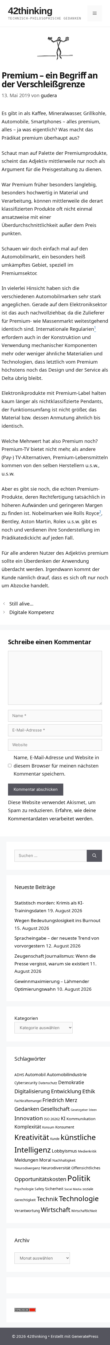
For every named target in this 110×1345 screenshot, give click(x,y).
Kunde (55, 1138)
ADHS (19, 1074)
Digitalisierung (32, 1091)
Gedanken (26, 1108)
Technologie (79, 1198)
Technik (47, 1199)
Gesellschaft (55, 1108)
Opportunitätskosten (40, 1179)
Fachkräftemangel (27, 1101)
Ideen (93, 1110)
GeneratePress (85, 1336)
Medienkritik (87, 1151)
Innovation (28, 1118)
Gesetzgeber (79, 1110)
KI (63, 1118)
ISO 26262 (52, 1118)
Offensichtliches (85, 1167)
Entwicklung (66, 1091)
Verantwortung (27, 1210)
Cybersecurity (25, 1082)
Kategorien (26, 1018)
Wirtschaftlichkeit (84, 1211)
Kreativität (31, 1137)
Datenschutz (47, 1083)
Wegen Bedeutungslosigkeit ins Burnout (57, 920)
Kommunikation (81, 1118)
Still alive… (21, 603)
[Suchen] (94, 856)
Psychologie (24, 1188)
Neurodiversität (55, 1167)
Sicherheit (54, 1188)
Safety (39, 1189)
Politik (79, 1178)
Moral (45, 1160)
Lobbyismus (64, 1151)
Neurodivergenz (27, 1168)
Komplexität (27, 1126)
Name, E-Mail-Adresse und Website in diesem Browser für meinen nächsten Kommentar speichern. (56, 765)
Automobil (35, 1074)
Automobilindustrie (67, 1074)
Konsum (48, 1127)
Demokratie (71, 1082)
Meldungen (26, 1160)
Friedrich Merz (59, 1100)
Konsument (64, 1127)
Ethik (88, 1091)
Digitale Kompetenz (31, 612)
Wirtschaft (55, 1209)
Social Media (72, 1189)
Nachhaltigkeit (64, 1160)
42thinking (30, 10)
